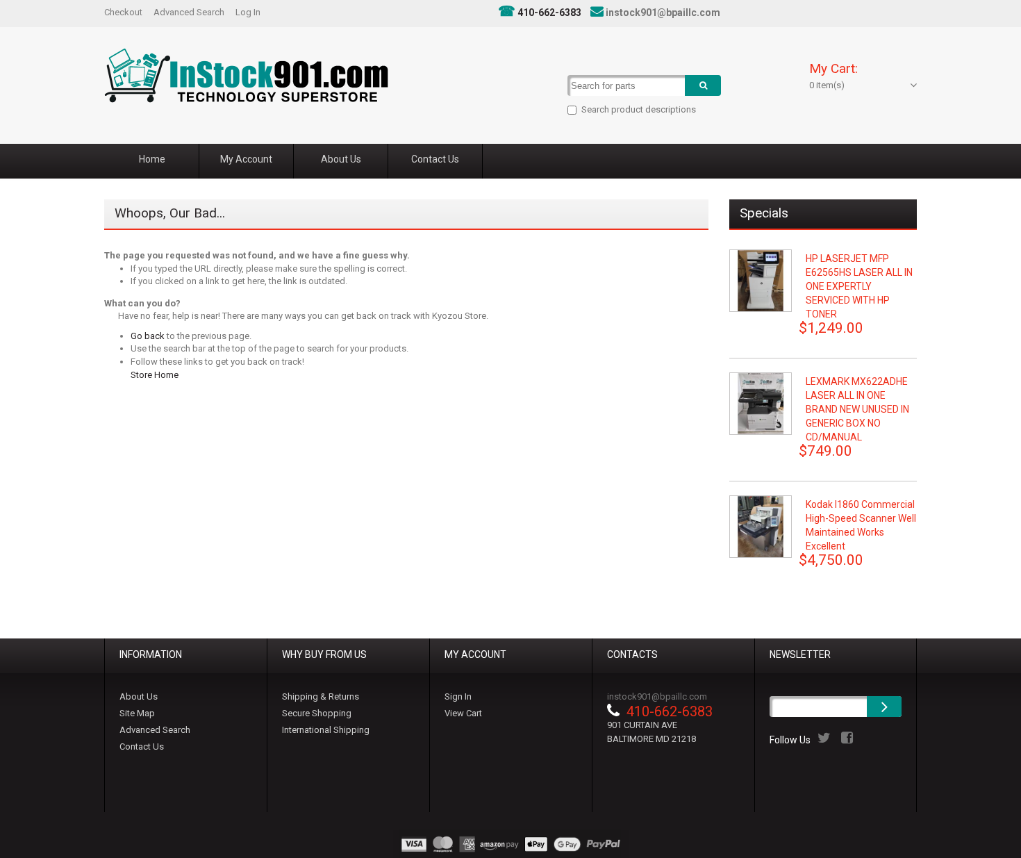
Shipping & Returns (320, 696)
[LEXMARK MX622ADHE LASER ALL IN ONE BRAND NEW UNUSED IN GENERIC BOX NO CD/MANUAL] (760, 403)
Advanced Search (188, 12)
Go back (148, 336)
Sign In (458, 696)
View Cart (463, 713)
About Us (138, 696)
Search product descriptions (638, 109)
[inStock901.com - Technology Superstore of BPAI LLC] (246, 75)
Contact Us (141, 746)
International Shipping (326, 730)
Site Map (137, 713)
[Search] (703, 85)
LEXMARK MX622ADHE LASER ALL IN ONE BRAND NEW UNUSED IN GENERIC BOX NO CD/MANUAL (857, 409)
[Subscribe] (884, 706)
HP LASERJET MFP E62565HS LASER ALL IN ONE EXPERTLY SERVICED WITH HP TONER (859, 286)
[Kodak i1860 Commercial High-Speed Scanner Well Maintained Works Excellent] (760, 526)
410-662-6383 (549, 12)
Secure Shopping (316, 713)
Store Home (155, 375)
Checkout (123, 12)
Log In (247, 12)
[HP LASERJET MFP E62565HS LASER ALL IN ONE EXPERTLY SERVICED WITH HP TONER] (760, 280)
